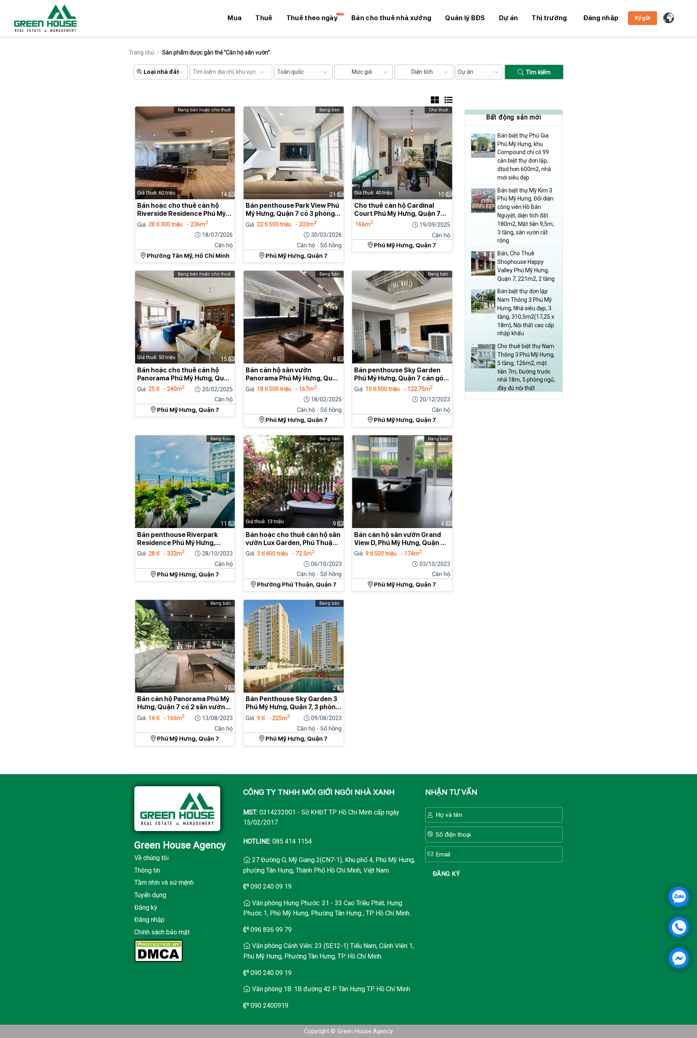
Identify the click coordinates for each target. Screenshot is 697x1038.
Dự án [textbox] (465, 72)
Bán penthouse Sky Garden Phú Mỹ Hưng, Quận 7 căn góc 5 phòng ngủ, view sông (400, 374)
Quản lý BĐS (465, 18)
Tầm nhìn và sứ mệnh (164, 882)
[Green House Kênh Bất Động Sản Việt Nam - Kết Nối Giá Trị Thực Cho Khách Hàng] (45, 18)
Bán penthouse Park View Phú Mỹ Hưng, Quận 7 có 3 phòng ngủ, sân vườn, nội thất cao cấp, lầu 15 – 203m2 (292, 210)
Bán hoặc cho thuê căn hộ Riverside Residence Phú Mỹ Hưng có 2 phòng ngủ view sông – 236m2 (181, 210)
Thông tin (147, 870)
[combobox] (303, 72)
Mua (234, 18)
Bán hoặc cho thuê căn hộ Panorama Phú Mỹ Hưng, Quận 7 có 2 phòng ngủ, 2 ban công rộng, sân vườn (184, 374)
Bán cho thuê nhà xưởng (391, 18)
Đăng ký (145, 907)
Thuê (263, 18)
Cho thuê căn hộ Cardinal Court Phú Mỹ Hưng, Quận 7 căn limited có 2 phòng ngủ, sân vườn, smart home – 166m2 (397, 210)
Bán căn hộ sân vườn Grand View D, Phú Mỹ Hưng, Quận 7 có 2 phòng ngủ (399, 539)
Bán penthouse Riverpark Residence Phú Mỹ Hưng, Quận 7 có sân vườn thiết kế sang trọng (181, 539)
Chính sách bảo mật (162, 932)
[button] (601, 18)
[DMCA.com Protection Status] (158, 950)
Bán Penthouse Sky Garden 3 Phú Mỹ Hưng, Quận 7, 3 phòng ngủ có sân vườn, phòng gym (293, 703)
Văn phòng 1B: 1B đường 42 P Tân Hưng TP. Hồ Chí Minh (331, 989)
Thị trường (549, 18)
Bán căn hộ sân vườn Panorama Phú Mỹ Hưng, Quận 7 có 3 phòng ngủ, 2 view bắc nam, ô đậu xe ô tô (293, 374)
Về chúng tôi (151, 858)
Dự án (508, 18)
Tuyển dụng (150, 895)
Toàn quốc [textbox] (290, 72)
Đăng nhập (149, 919)
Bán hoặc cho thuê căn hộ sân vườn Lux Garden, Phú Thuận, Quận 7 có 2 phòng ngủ (293, 539)
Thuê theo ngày (312, 18)
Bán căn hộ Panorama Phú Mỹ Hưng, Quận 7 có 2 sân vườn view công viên (183, 703)
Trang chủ (141, 52)
